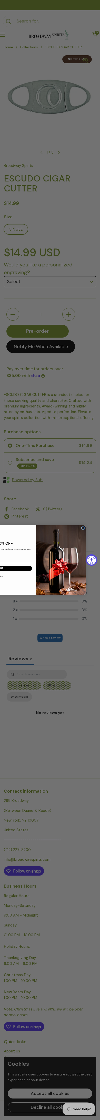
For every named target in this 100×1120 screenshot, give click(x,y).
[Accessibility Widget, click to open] (91, 560)
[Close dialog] (83, 528)
